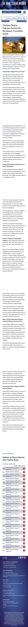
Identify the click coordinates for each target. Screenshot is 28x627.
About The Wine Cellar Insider (8, 601)
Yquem (18, 84)
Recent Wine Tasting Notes (5, 21)
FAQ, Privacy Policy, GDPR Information (10, 605)
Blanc (17, 173)
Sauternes (9, 56)
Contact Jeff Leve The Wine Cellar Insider (10, 602)
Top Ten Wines (5, 581)
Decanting (16, 321)
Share (21, 14)
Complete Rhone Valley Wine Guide (9, 567)
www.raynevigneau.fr (8, 453)
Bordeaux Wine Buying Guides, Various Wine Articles (13, 583)
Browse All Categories (7, 586)
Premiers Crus (16, 56)
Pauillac (10, 137)
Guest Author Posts (7, 585)
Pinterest (23, 557)
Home (4, 607)
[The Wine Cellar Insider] (14, 3)
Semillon (5, 173)
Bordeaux (10, 66)
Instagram (25, 557)
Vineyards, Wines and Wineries (9, 563)
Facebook (18, 557)
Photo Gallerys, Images (7, 592)
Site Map (4, 604)
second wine (11, 249)
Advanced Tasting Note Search (22, 21)
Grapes (4, 166)
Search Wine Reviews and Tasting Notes (10, 573)
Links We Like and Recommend (9, 593)
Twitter (21, 557)
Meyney (21, 133)
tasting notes (6, 58)
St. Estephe (6, 135)
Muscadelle (5, 175)
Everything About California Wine (9, 565)
